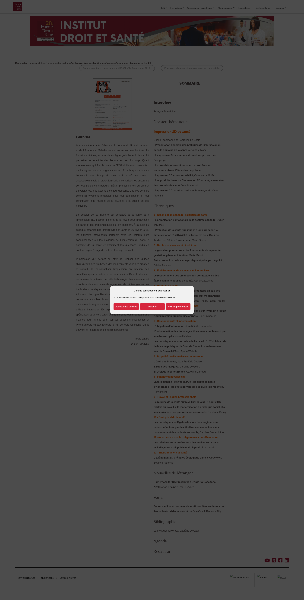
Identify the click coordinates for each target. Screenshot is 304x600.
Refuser (152, 306)
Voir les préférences (178, 306)
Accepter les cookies (126, 306)
